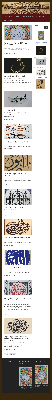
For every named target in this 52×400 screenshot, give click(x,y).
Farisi (5, 144)
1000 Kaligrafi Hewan (11, 110)
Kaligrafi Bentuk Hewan (10, 112)
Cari (46, 27)
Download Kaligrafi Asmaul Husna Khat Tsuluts (16, 175)
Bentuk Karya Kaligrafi (14, 16)
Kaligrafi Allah (8, 270)
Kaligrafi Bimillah (8, 239)
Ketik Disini (36, 25)
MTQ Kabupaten (8, 47)
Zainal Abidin (7, 342)
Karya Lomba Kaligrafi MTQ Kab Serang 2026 (15, 44)
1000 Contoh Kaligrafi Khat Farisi (16, 142)
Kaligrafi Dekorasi (21, 47)
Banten (14, 47)
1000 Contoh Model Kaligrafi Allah (16, 268)
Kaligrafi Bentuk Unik (9, 78)
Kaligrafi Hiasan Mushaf (20, 48)
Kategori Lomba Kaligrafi (30, 16)
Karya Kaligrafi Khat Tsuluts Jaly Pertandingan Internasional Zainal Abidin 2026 (16, 338)
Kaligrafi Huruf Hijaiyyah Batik (14, 76)
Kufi (5, 209)
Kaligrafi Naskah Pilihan (22, 49)
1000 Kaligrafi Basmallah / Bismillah (17, 238)
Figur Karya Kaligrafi (9, 20)
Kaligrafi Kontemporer (10, 49)
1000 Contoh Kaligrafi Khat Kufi (15, 207)
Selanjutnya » (12, 354)
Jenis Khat (41, 16)
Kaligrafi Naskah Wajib (10, 51)
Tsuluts (13, 342)
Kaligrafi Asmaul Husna (10, 177)
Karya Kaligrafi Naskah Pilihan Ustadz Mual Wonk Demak (17, 299)
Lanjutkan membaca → (9, 53)
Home (5, 16)
